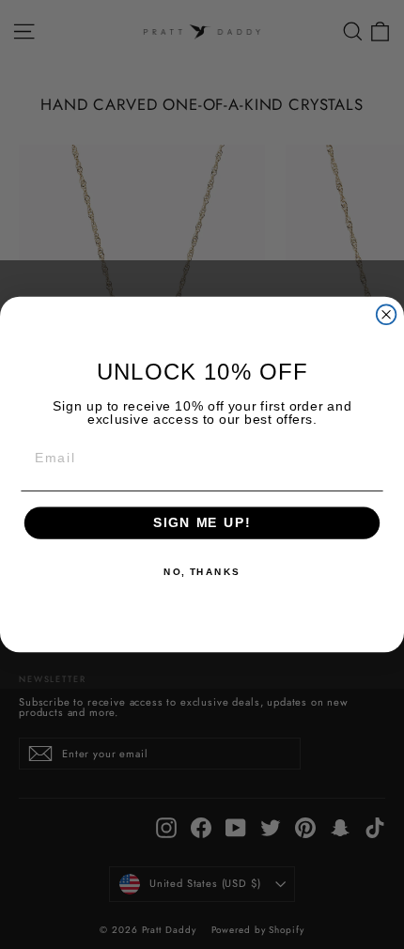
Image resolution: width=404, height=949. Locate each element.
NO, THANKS (202, 572)
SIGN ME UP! (202, 523)
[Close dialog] (386, 314)
